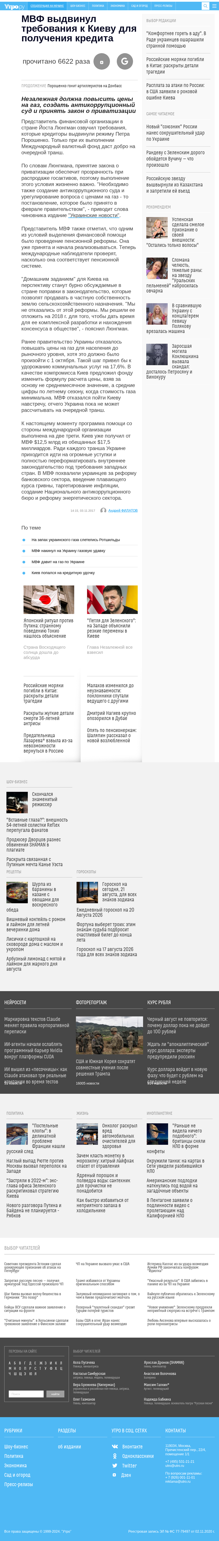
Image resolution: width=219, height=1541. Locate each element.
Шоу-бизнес (77, 6)
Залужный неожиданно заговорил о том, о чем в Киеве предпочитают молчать (108, 1295)
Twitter (129, 1466)
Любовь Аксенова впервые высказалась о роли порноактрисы (179, 1322)
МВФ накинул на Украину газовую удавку (68, 551)
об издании (69, 1447)
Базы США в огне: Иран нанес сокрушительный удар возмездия (101, 1322)
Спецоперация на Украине (47, 6)
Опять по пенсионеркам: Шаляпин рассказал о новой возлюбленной (111, 736)
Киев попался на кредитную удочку (63, 573)
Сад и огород (139, 6)
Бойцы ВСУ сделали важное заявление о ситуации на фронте (34, 1309)
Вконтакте (132, 1447)
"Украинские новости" (93, 215)
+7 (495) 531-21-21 (179, 1461)
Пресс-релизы (163, 6)
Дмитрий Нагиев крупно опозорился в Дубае (111, 716)
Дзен (126, 1475)
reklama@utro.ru (178, 1481)
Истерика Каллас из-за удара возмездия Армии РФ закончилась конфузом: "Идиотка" (177, 1267)
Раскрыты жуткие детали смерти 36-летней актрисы (49, 718)
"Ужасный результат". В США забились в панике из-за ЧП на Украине (177, 1282)
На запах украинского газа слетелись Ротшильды (76, 540)
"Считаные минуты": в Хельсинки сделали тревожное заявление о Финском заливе (36, 1322)
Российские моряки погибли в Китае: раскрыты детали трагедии (44, 693)
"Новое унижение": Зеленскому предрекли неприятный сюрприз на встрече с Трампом (181, 1309)
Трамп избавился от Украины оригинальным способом (98, 1282)
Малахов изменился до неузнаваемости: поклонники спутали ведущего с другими (110, 693)
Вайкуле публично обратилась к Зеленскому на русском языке (181, 1295)
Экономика (118, 6)
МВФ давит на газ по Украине (58, 562)
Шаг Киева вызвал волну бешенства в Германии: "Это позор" (32, 1295)
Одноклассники (138, 1456)
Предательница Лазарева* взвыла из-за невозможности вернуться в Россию (48, 743)
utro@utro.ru (174, 1465)
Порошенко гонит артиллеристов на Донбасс (84, 86)
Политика (98, 6)
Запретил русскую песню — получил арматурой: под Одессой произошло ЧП (34, 1282)
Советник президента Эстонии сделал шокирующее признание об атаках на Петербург (32, 1267)
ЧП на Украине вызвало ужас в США (102, 1264)
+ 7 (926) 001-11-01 (180, 1477)
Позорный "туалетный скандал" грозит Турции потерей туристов (105, 1309)
